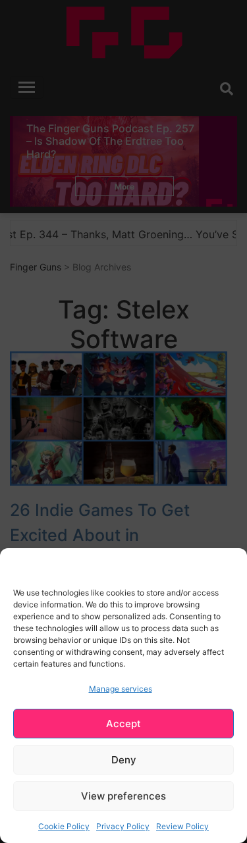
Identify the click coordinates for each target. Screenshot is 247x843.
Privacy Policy (123, 826)
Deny (123, 760)
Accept (123, 723)
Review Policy (182, 826)
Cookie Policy (64, 826)
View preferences (123, 796)
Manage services (120, 689)
